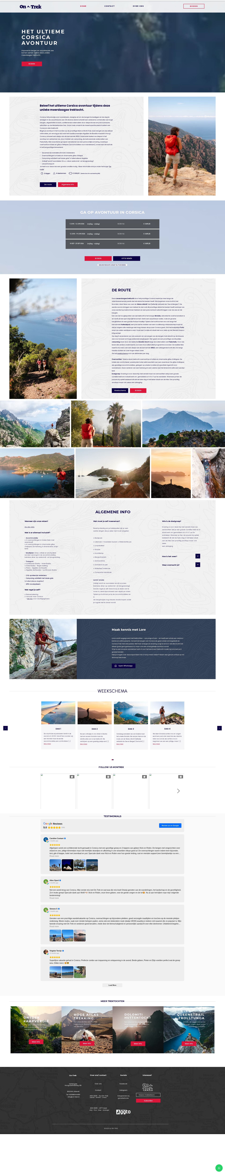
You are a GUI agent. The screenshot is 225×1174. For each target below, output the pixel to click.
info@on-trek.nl (73, 1097)
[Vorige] (5, 728)
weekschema (122, 353)
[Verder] (197, 556)
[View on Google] (45, 839)
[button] (126, 258)
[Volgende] (219, 728)
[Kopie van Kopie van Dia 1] (112, 759)
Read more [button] (54, 856)
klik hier (30, 599)
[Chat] (219, 1168)
